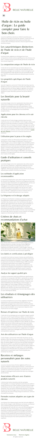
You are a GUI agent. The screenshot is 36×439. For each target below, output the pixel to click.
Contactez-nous (11, 435)
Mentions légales (24, 435)
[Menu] (3, 15)
